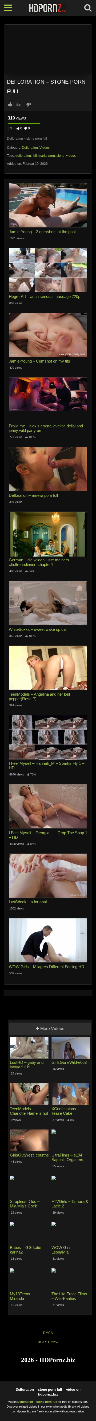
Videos (44, 148)
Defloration (30, 148)
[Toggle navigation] (8, 8)
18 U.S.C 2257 (48, 1342)
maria (42, 156)
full (35, 156)
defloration (23, 156)
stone (61, 156)
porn (51, 156)
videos (71, 156)
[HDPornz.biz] (48, 8)
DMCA (48, 1333)
